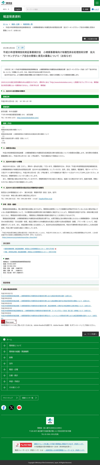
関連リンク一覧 (27, 398)
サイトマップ (8, 398)
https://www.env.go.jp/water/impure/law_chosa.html (20, 237)
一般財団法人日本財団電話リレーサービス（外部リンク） (65, 450)
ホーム (5, 24)
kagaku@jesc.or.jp (45, 198)
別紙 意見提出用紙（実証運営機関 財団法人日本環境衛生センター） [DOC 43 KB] (30, 252)
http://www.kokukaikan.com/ (28, 117)
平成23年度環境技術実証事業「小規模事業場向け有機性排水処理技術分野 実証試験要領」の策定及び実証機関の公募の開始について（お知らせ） (46, 306)
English (18, 9)
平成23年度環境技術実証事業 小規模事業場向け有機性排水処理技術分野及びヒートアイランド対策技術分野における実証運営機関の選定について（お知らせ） (49, 317)
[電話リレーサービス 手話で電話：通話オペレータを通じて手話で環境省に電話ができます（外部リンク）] (23, 445)
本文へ (5, 9)
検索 (86, 9)
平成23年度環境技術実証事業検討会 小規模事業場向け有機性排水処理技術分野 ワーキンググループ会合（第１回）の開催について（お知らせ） (46, 311)
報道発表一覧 (28, 24)
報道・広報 (15, 24)
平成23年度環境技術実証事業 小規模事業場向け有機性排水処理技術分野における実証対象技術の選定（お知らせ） (36, 296)
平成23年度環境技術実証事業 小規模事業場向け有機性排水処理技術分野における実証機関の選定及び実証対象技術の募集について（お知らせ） (45, 301)
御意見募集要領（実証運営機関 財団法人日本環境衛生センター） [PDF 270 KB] (29, 249)
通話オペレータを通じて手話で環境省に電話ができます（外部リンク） (59, 444)
